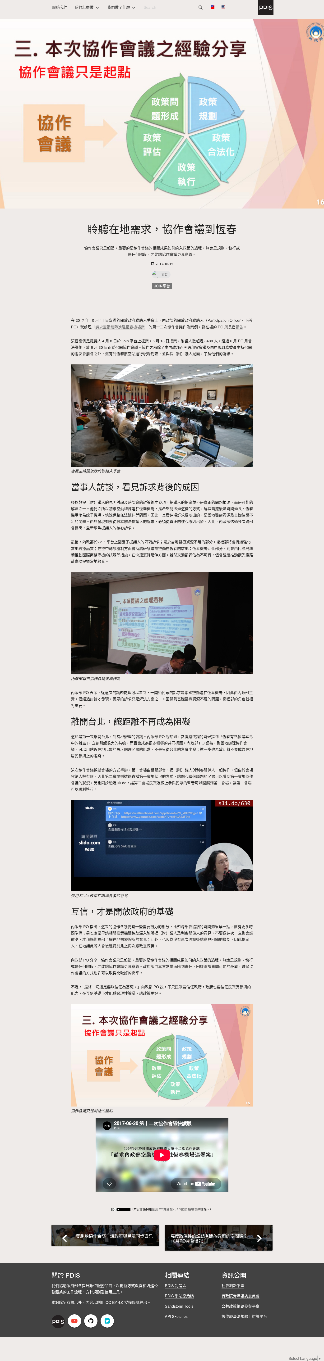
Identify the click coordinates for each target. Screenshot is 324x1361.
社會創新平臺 (233, 1285)
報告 (239, 327)
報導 (160, 743)
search (201, 7)
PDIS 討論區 (175, 1285)
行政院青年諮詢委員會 (240, 1295)
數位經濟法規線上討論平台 (244, 1316)
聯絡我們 (59, 7)
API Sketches (176, 1316)
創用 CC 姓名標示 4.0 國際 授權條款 (176, 1209)
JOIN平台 (162, 286)
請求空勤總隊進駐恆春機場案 (120, 327)
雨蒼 (165, 274)
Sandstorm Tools (179, 1306)
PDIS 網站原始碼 (179, 1295)
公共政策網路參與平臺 (240, 1306)
